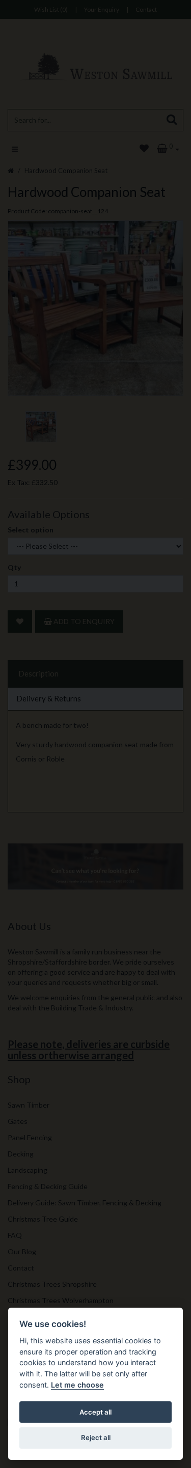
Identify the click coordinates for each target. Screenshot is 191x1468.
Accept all (95, 1412)
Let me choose (77, 1384)
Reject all (96, 1437)
